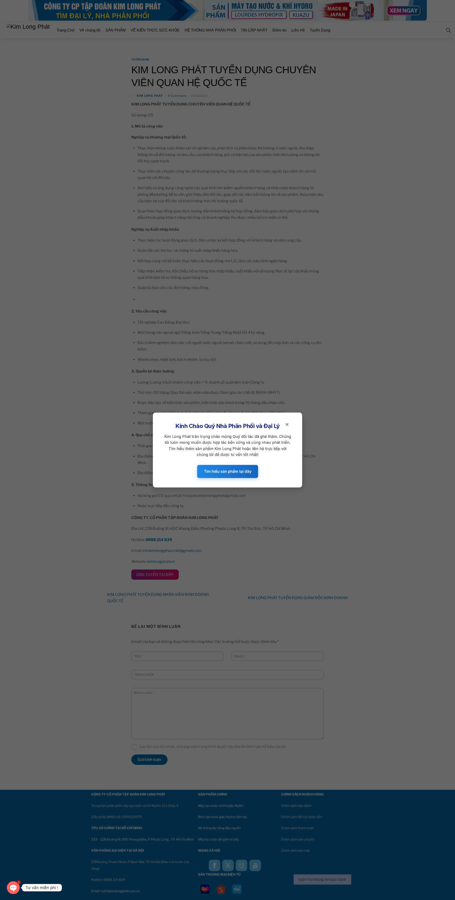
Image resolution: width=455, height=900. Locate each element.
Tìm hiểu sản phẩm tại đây (227, 471)
